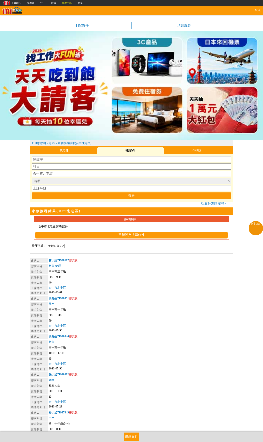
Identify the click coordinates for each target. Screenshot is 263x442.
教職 (53, 3)
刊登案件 (82, 25)
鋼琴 (51, 380)
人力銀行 (11, 3)
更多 (80, 3)
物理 (58, 265)
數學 (51, 265)
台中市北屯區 (57, 287)
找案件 (130, 150)
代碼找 (197, 150)
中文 (51, 418)
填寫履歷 (184, 25)
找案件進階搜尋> (213, 203)
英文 (51, 303)
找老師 (64, 150)
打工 (42, 3)
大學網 (30, 3)
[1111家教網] (12, 10)
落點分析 (67, 3)
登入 (258, 10)
